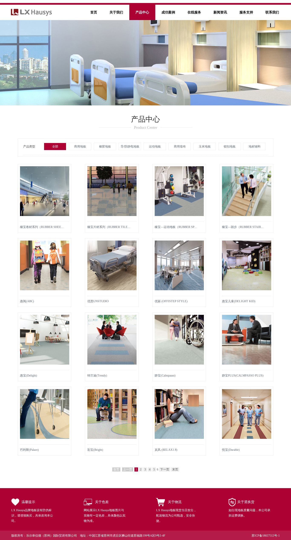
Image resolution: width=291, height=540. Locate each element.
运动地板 (155, 146)
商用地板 (80, 146)
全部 (55, 146)
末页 (175, 469)
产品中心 (142, 12)
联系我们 (272, 12)
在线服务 (194, 12)
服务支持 (246, 12)
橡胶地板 (105, 146)
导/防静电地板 (130, 146)
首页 (93, 12)
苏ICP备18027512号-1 (266, 535)
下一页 (164, 469)
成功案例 (168, 12)
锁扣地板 (230, 146)
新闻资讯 (220, 12)
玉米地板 (205, 146)
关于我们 (116, 12)
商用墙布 (180, 146)
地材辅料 (255, 146)
